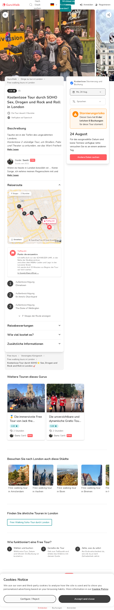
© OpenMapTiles (36, 240)
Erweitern (18, 240)
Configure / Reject (29, 599)
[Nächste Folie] (106, 45)
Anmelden (88, 4)
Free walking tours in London (21, 82)
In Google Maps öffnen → (28, 273)
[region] (34, 217)
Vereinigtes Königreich (31, 355)
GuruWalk (12, 79)
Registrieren (104, 4)
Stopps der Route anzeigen (36, 316)
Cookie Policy (100, 589)
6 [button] (24, 213)
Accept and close (84, 599)
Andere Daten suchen (88, 157)
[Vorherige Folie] (7, 45)
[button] (49, 227)
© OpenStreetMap (50, 240)
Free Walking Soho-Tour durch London (29, 522)
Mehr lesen (13, 149)
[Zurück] (5, 15)
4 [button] (39, 222)
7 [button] (19, 206)
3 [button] (42, 219)
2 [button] (45, 218)
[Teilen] (109, 15)
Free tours (12, 355)
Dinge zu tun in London (32, 79)
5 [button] (31, 213)
